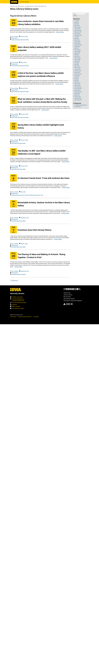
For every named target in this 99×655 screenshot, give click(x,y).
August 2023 (77, 53)
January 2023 (77, 59)
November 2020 (77, 88)
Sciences (38, 195)
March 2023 (77, 56)
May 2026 (76, 22)
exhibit (13, 39)
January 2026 (77, 28)
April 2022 (76, 64)
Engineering (18, 195)
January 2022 (77, 69)
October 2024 (77, 43)
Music (35, 195)
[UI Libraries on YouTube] (75, 289)
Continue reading (60, 32)
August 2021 (77, 75)
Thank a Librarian (16, 306)
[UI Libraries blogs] (79, 289)
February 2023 (77, 57)
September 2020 (78, 91)
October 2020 (77, 90)
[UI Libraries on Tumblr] (73, 289)
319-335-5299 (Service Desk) (19, 302)
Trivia (42, 195)
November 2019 (77, 98)
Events (22, 195)
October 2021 (77, 72)
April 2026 (76, 23)
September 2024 (78, 44)
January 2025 (77, 41)
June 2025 (76, 36)
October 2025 (77, 33)
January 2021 (77, 85)
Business (13, 195)
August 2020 (77, 93)
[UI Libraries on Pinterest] (71, 289)
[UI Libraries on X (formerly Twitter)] (69, 289)
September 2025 (78, 35)
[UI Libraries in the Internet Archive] (65, 304)
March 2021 (77, 82)
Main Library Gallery (25, 39)
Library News (17, 39)
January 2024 (77, 51)
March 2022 (77, 66)
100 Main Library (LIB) (17, 297)
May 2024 (76, 48)
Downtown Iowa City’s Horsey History (34, 230)
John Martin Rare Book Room (80, 105)
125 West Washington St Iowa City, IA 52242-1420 (18, 299)
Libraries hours (67, 293)
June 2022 (76, 62)
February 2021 (77, 83)
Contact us (14, 304)
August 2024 (77, 46)
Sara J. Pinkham (15, 36)
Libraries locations (68, 294)
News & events (67, 296)
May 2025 (76, 38)
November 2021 (77, 70)
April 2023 (76, 54)
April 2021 (76, 80)
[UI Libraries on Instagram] (64, 289)
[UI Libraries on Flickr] (77, 289)
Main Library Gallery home (40, 6)
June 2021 (76, 77)
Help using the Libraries (69, 298)
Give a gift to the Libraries (18, 308)
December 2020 (77, 87)
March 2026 (77, 25)
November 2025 (77, 32)
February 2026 (77, 27)
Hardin (26, 195)
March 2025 (77, 40)
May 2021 (76, 78)
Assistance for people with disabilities (73, 300)
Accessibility (36, 316)
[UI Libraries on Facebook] (66, 289)
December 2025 (77, 30)
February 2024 (77, 49)
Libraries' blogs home (29, 6)
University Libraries (24, 1)
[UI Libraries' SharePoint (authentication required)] (72, 304)
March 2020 (77, 95)
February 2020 (77, 96)
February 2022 (77, 67)
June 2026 (76, 20)
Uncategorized (15, 38)
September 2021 (78, 74)
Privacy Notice (13, 316)
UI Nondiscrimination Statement (25, 316)
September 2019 (78, 99)
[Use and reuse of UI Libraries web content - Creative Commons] (68, 304)
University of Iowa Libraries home (17, 6)
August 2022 (77, 61)
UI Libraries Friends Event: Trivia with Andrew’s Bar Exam (44, 178)
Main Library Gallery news (24, 8)
